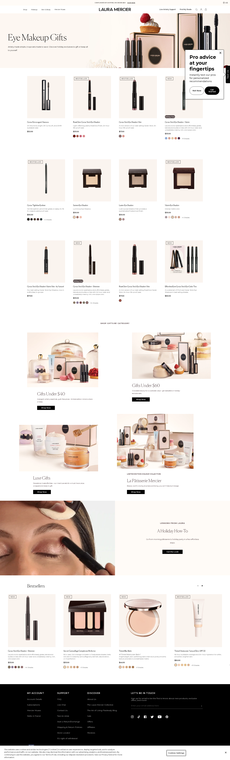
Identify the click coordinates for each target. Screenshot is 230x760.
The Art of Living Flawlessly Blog (102, 710)
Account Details (34, 699)
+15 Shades (195, 665)
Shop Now (131, 2)
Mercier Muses (60, 9)
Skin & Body (46, 10)
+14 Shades (94, 303)
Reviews (91, 733)
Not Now (197, 90)
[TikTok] (139, 716)
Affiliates (91, 727)
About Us (91, 699)
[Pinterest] (167, 716)
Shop (25, 10)
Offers (90, 721)
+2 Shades (48, 220)
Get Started (212, 91)
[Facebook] (145, 716)
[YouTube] (160, 716)
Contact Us (62, 710)
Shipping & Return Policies (69, 727)
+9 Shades (185, 139)
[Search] (197, 10)
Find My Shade (186, 9)
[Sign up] (201, 706)
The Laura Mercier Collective (100, 705)
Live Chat (61, 705)
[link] (74, 136)
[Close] (226, 752)
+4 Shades (186, 217)
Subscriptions (33, 705)
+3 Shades (84, 667)
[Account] (201, 10)
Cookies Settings (176, 753)
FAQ (59, 699)
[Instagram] (132, 716)
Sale (89, 716)
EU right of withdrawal (67, 738)
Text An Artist (63, 716)
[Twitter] (152, 716)
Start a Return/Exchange (68, 721)
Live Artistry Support (167, 9)
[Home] (115, 9)
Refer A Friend (33, 716)
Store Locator (63, 733)
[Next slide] (202, 585)
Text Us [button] (227, 74)
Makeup (34, 10)
